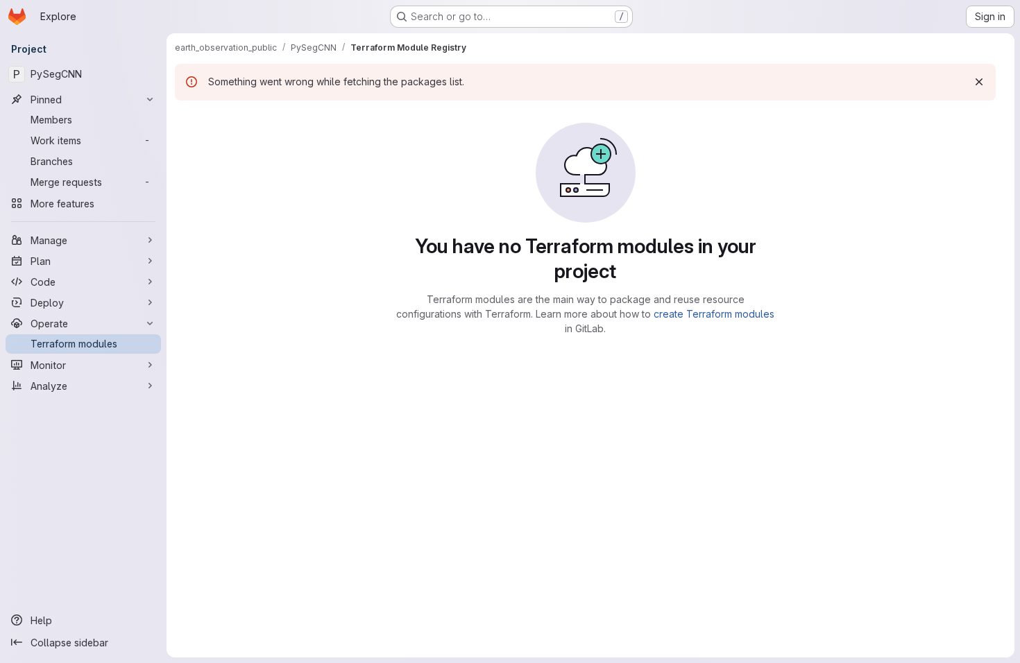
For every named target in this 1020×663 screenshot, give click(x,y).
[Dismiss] (979, 82)
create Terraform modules (714, 314)
